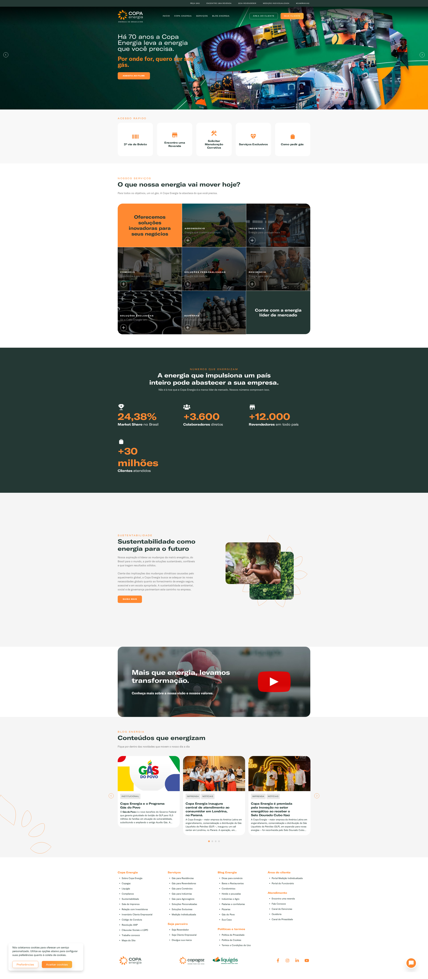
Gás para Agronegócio (183, 899)
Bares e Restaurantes (233, 883)
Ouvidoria (276, 914)
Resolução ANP (130, 925)
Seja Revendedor (180, 929)
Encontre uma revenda (219, 3)
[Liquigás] (225, 960)
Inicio (166, 16)
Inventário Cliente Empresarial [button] (137, 914)
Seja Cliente (292, 16)
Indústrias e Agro (230, 899)
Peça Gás (195, 3)
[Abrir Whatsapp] (410, 964)
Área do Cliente (263, 16)
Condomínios (228, 888)
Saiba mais (130, 599)
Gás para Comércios (182, 888)
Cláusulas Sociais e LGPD (135, 930)
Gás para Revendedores (184, 883)
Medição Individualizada (184, 914)
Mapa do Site (128, 940)
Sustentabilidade (130, 899)
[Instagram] (287, 960)
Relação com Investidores (135, 909)
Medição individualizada (276, 3)
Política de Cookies (231, 940)
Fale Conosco (279, 903)
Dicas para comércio (232, 878)
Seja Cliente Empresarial (184, 935)
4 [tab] (219, 841)
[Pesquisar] (308, 16)
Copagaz (126, 883)
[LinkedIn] (297, 960)
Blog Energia (221, 16)
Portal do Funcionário (283, 883)
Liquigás (126, 888)
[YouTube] (306, 960)
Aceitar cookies (57, 964)
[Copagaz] (191, 960)
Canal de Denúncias (282, 909)
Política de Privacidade (233, 935)
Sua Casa (227, 919)
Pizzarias (226, 909)
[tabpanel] (214, 54)
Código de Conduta (132, 919)
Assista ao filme (134, 76)
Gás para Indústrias (182, 893)
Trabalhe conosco (131, 935)
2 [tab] (212, 841)
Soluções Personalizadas (184, 904)
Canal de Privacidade (282, 919)
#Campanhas (302, 3)
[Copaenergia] (130, 15)
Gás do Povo (228, 914)
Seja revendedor (247, 3)
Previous (5, 54)
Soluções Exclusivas (182, 909)
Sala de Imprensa (130, 904)
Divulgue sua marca (182, 940)
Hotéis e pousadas (231, 893)
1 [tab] (209, 841)
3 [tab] (215, 841)
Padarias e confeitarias (233, 904)
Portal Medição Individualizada (287, 878)
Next (422, 54)
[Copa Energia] (130, 960)
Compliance (128, 893)
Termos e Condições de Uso (236, 945)
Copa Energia (183, 16)
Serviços (202, 16)
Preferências (25, 964)
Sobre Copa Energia (132, 878)
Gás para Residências (183, 878)
